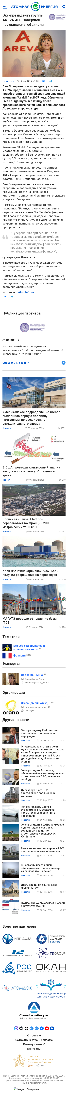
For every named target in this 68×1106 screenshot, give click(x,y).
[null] (43, 81)
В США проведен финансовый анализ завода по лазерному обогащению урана (31, 471)
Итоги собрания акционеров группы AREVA (39, 886)
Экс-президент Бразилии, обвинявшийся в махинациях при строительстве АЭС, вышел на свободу (42, 775)
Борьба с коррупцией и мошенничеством (29, 647)
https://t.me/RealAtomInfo (64, 363)
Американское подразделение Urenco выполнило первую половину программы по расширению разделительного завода (31, 417)
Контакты (34, 1048)
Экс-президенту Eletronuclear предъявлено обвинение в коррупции (40, 733)
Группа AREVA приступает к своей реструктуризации (43, 904)
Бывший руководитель (37, 682)
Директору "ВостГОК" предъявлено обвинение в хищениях (38, 793)
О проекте (34, 1035)
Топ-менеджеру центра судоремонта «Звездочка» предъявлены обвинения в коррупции (38, 811)
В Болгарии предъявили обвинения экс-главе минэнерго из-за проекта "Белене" (41, 868)
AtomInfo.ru (26, 292)
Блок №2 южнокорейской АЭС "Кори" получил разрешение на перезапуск (30, 573)
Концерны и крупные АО (38, 707)
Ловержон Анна (32, 674)
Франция (19, 655)
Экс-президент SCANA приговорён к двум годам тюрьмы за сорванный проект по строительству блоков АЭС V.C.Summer (43, 830)
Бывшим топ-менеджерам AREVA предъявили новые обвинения (42, 850)
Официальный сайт (14, 362)
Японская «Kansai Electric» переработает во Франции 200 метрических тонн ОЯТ (25, 523)
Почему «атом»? (34, 1044)
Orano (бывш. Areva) (35, 679)
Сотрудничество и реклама (34, 1040)
